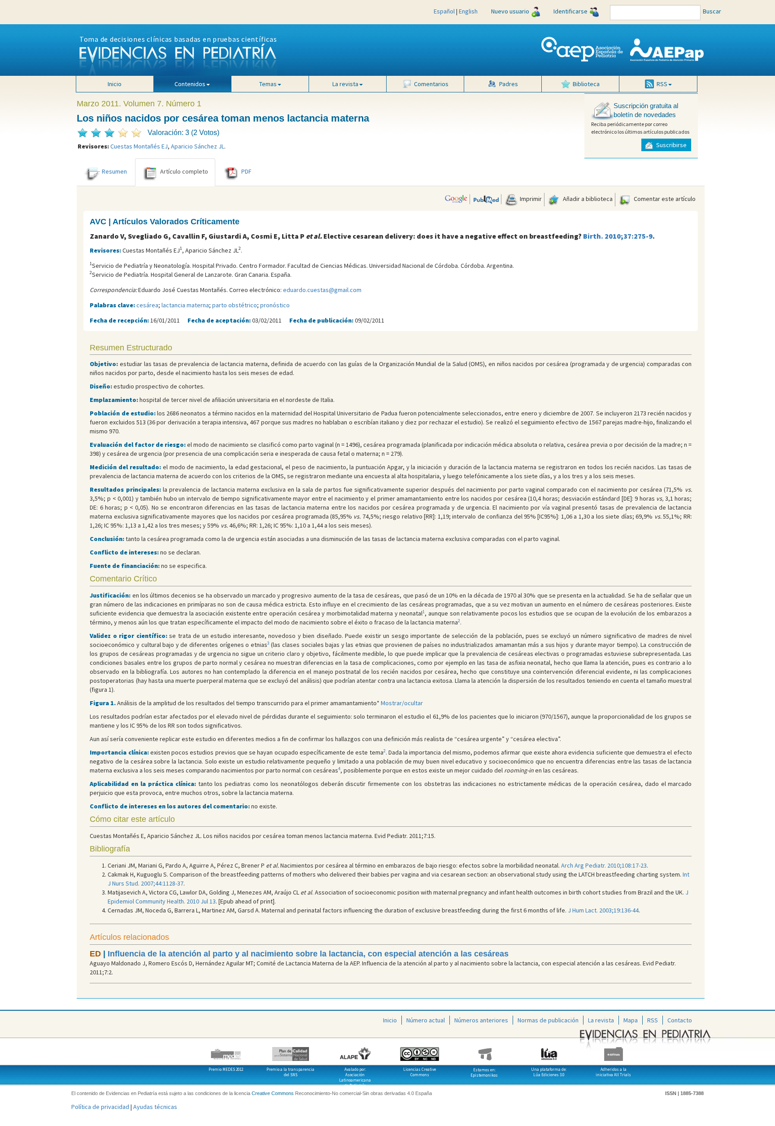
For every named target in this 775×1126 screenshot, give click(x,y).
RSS (652, 1020)
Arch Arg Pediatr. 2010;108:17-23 (604, 865)
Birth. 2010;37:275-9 (618, 235)
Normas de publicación (548, 1020)
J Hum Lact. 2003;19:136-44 (603, 910)
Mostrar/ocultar (402, 703)
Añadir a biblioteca (587, 199)
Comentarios (431, 84)
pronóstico (275, 305)
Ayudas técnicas (155, 1107)
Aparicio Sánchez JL (197, 146)
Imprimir (530, 199)
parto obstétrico (234, 305)
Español (444, 11)
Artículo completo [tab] (184, 171)
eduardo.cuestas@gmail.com (322, 290)
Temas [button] (268, 84)
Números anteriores (481, 1020)
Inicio (115, 84)
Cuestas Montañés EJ (139, 146)
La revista (601, 1020)
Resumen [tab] (114, 171)
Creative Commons (273, 1093)
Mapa (630, 1020)
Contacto (679, 1020)
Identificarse (570, 11)
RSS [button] (662, 84)
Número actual (425, 1020)
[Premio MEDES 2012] (226, 1050)
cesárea (147, 305)
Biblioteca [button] (586, 84)
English (468, 11)
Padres (508, 84)
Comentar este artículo (664, 199)
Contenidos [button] (189, 84)
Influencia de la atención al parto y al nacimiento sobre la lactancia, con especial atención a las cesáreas (308, 953)
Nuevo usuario (510, 11)
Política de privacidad (100, 1107)
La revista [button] (345, 84)
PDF (246, 171)
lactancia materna (185, 305)
